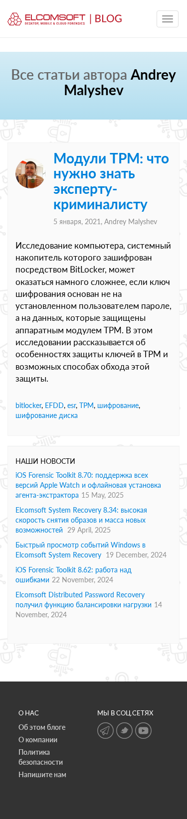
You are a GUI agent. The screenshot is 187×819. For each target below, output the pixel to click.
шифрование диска (46, 415)
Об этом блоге (41, 727)
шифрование (118, 405)
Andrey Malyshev (130, 221)
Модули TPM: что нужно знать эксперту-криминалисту (111, 180)
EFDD (54, 405)
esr (71, 405)
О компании (37, 739)
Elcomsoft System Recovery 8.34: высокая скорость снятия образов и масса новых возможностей (81, 520)
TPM (86, 405)
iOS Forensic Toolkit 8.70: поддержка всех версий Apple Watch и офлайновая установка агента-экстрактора (88, 485)
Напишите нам (42, 774)
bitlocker (28, 405)
